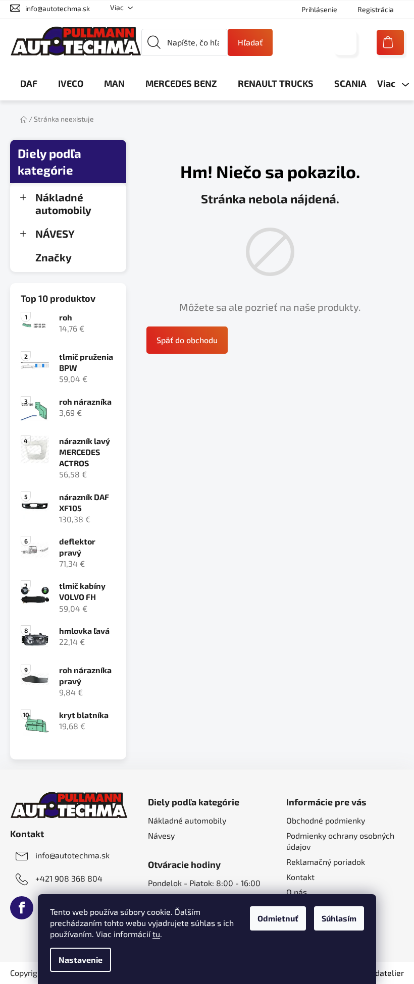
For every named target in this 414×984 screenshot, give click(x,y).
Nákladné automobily (63, 203)
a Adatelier (378, 972)
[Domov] (23, 119)
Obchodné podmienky (325, 820)
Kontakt (300, 877)
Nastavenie (80, 959)
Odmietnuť (277, 918)
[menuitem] (28, 83)
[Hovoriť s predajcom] (345, 42)
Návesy (161, 835)
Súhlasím (339, 918)
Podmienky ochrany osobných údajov (340, 841)
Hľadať (250, 42)
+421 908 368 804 (68, 878)
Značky (53, 257)
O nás (296, 892)
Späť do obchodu (187, 340)
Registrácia (375, 9)
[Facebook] (21, 907)
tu (156, 934)
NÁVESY (55, 233)
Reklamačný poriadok (325, 861)
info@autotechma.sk (57, 8)
